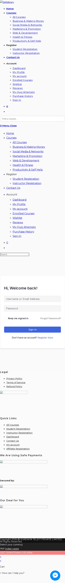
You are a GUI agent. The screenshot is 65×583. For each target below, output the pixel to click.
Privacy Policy (14, 378)
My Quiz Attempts (24, 227)
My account (20, 208)
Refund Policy (14, 386)
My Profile (19, 204)
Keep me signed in (18, 318)
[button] (12, 573)
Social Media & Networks (28, 151)
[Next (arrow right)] (4, 581)
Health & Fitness (23, 165)
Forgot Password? (50, 318)
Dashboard (20, 199)
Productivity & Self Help (28, 169)
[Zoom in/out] (1, 577)
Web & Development (26, 160)
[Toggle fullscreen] (4, 577)
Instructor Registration (27, 183)
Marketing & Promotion (27, 156)
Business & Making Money (29, 146)
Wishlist (17, 217)
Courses (11, 137)
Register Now (45, 337)
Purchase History (23, 231)
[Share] (7, 577)
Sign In (17, 236)
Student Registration (26, 178)
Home (10, 133)
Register (11, 174)
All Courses (20, 142)
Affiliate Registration (18, 448)
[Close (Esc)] (10, 577)
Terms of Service (15, 382)
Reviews (18, 222)
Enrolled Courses (23, 213)
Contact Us (13, 187)
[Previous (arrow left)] (1, 581)
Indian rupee (12, 548)
